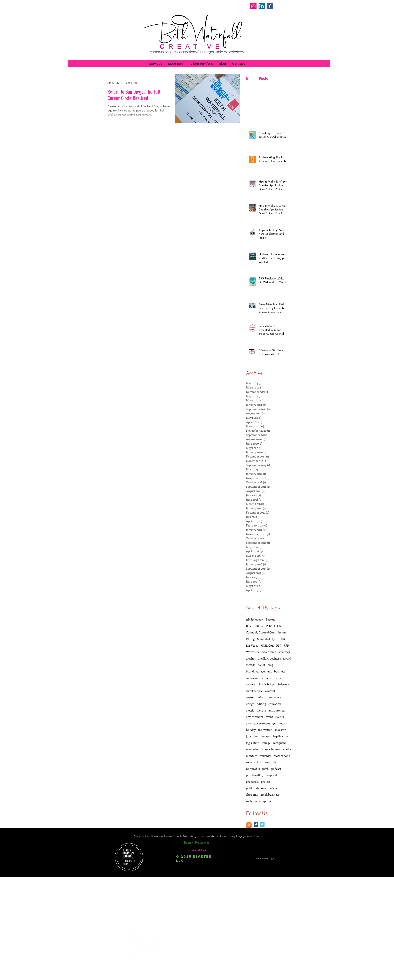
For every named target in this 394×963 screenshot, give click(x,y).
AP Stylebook (254, 619)
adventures (269, 652)
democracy (274, 697)
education (274, 704)
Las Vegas (252, 645)
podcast (276, 769)
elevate (261, 710)
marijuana (279, 743)
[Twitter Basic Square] (262, 824)
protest (265, 782)
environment (254, 717)
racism (272, 788)
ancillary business (269, 658)
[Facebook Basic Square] (256, 824)
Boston (270, 619)
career (279, 678)
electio (250, 710)
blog (270, 665)
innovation (265, 730)
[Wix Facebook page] (270, 6)
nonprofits (253, 769)
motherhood (282, 756)
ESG (282, 639)
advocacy (284, 652)
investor (280, 730)
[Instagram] (253, 6)
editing (261, 704)
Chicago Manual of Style (261, 639)
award (287, 658)
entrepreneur (277, 710)
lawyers (266, 736)
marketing (252, 749)
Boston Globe (254, 626)
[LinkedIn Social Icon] (262, 6)
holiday (251, 730)
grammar (279, 723)
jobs (248, 736)
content (270, 691)
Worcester (252, 652)
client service (254, 691)
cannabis (266, 678)
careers (250, 684)
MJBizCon (267, 645)
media (287, 749)
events (279, 717)
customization (255, 697)
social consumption (258, 801)
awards (250, 665)
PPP (278, 645)
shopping (252, 794)
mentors (251, 756)
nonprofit (269, 762)
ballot (261, 665)
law (256, 736)
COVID (270, 626)
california (252, 678)
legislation (252, 743)
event (269, 717)
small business (270, 794)
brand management (259, 671)
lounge (266, 743)
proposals (252, 782)
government (262, 723)
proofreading (254, 775)
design (250, 704)
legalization (280, 736)
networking (253, 762)
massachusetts (271, 749)
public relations (256, 788)
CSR (280, 626)
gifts (249, 723)
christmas (283, 684)
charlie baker (266, 684)
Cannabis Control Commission (266, 632)
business (279, 671)
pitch (265, 769)
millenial (265, 756)
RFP (286, 645)
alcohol (250, 658)
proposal (271, 775)
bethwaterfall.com (198, 850)
